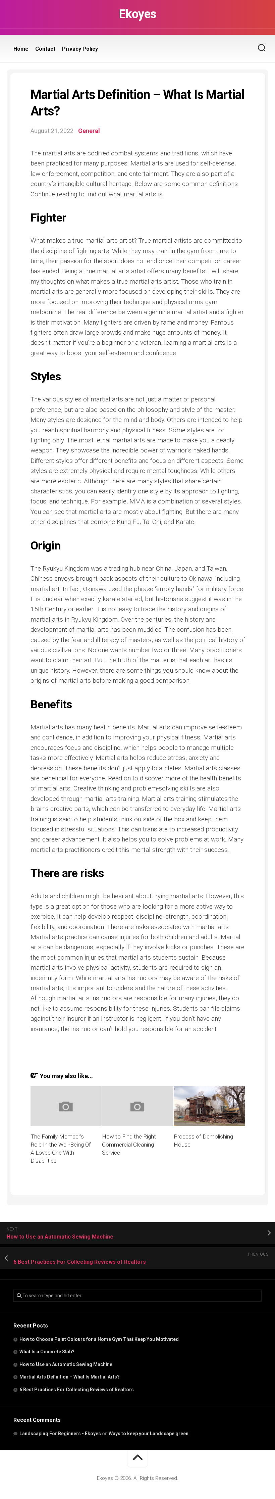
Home (21, 49)
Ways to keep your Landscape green (148, 1433)
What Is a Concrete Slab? (46, 1351)
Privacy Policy (80, 49)
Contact (45, 49)
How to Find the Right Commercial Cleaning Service (129, 1144)
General (89, 130)
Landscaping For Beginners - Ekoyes (60, 1433)
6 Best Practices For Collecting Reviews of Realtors (76, 1389)
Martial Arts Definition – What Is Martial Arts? (69, 1377)
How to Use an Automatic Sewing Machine (65, 1364)
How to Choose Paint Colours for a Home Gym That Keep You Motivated (99, 1339)
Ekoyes (137, 14)
